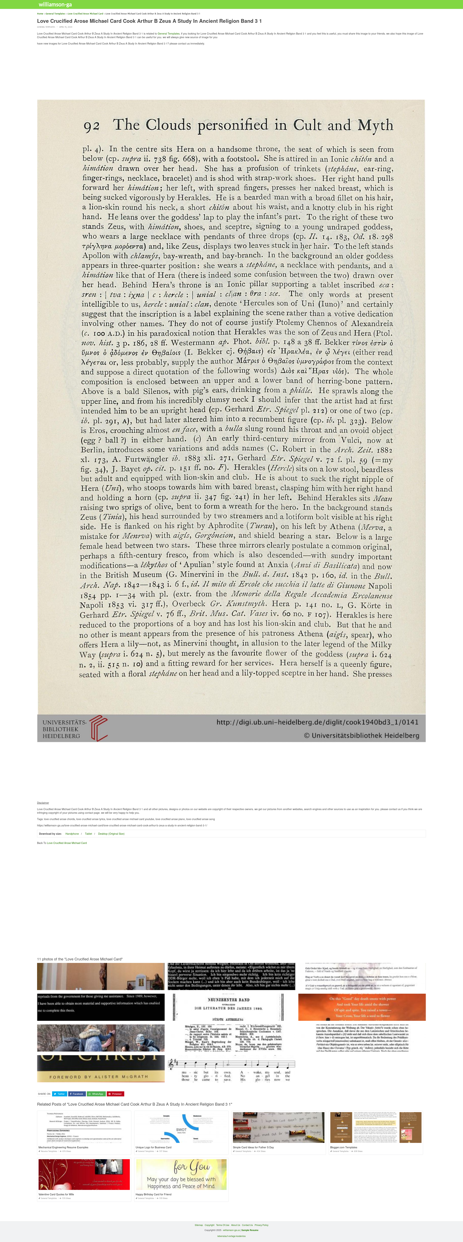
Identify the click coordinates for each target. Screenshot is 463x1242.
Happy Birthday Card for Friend (153, 1194)
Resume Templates (49, 1151)
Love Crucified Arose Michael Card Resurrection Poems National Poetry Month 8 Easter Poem (362, 1017)
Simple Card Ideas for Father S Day (253, 1147)
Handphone (72, 833)
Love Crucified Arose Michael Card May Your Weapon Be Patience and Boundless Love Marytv (101, 1048)
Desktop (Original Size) (111, 833)
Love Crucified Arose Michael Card (67, 843)
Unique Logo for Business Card (153, 1147)
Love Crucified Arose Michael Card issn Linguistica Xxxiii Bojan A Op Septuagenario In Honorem (362, 1048)
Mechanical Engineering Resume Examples (63, 1147)
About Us (235, 1224)
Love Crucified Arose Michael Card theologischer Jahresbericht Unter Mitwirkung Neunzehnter (231, 1048)
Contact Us (247, 1224)
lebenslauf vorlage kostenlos (231, 1235)
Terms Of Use (222, 1224)
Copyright (209, 1224)
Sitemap (199, 1224)
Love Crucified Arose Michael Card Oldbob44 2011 (362, 986)
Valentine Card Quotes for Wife (56, 1194)
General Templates (46, 27)
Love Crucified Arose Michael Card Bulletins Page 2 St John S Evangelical (231, 1078)
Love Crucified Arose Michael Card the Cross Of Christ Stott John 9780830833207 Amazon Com (101, 1078)
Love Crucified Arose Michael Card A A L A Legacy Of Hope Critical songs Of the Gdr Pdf (231, 986)
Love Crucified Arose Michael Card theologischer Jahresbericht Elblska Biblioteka (231, 1017)
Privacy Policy (261, 1224)
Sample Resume (249, 1230)
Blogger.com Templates (343, 1147)
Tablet (88, 833)
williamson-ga (55, 4)
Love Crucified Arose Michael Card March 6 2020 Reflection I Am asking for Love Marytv (101, 986)
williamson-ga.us (231, 1230)
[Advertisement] (231, 73)
